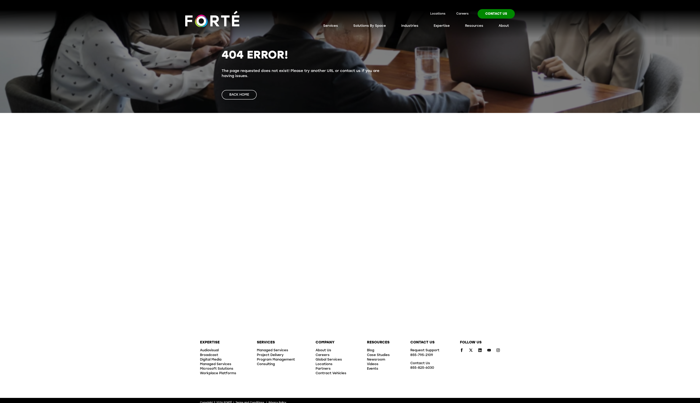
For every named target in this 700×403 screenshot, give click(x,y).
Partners (323, 369)
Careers (462, 13)
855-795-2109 (421, 355)
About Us (323, 350)
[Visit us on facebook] (462, 351)
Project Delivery (270, 355)
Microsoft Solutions (216, 369)
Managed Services (215, 364)
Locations (437, 13)
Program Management (276, 359)
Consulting (266, 364)
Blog (370, 350)
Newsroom (376, 359)
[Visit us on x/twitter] (471, 351)
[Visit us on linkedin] (480, 351)
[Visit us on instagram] (498, 351)
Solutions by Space (369, 26)
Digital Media (210, 359)
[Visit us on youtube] (489, 351)
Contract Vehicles (331, 373)
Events (372, 369)
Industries (409, 26)
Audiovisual (209, 350)
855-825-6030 (422, 368)
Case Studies (378, 355)
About (504, 26)
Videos (372, 364)
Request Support (424, 350)
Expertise (442, 26)
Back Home (239, 95)
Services (330, 26)
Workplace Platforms (218, 373)
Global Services (329, 359)
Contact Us (496, 14)
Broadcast (209, 355)
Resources (474, 26)
